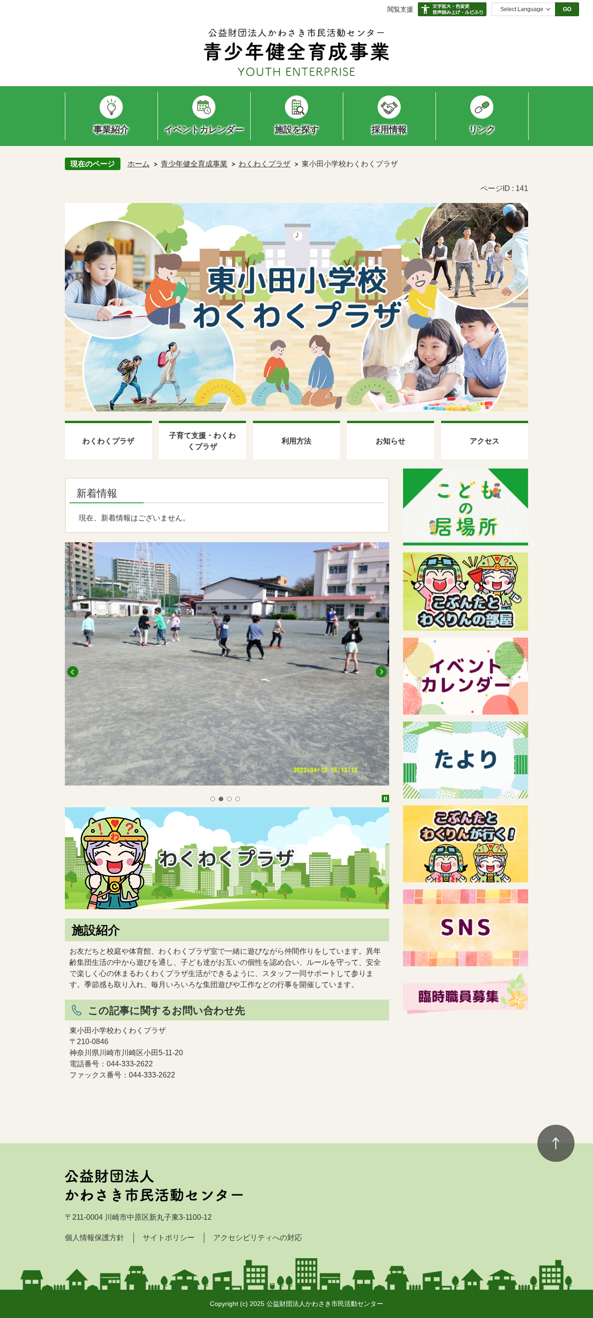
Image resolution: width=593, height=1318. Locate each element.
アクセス (484, 441)
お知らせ (390, 441)
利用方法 (296, 441)
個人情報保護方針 (94, 1238)
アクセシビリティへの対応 (257, 1238)
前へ (72, 672)
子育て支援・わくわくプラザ (202, 440)
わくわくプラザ (264, 164)
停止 (385, 798)
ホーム (138, 164)
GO (567, 9)
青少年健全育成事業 (194, 164)
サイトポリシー (169, 1238)
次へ (381, 672)
